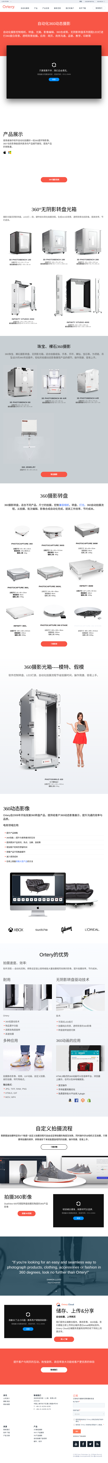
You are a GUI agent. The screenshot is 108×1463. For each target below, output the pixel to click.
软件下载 (82, 8)
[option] (16, 929)
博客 (80, 1)
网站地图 (6, 1401)
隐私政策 (83, 1433)
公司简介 (6, 1395)
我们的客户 (70, 8)
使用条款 (76, 1433)
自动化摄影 (25, 8)
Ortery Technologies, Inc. (84, 1451)
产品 (36, 8)
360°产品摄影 (39, 1430)
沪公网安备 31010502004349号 (81, 1453)
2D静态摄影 (38, 1427)
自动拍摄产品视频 (40, 1436)
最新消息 (6, 1398)
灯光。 (83, 505)
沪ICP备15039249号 (96, 1453)
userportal (89, 1)
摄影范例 (57, 8)
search (100, 1)
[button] (54, 179)
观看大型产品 (21, 861)
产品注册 (6, 1433)
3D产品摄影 (38, 1433)
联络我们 (99, 8)
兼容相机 (64, 505)
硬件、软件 (38, 1438)
